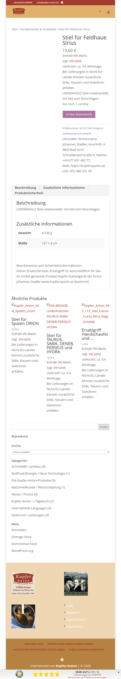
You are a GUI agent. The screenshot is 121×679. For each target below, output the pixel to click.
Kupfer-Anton (66, 666)
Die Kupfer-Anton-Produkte (31, 480)
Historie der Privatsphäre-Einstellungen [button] (39, 649)
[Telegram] (62, 2)
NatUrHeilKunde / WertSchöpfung (36, 487)
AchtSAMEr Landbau (26, 466)
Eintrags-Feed (21, 537)
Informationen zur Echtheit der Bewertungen (87, 677)
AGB (69, 605)
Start (15, 29)
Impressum (74, 626)
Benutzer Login (34, 643)
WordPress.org (22, 551)
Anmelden (19, 530)
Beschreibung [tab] (25, 187)
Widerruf (72, 612)
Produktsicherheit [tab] (29, 193)
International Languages (29, 508)
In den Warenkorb (79, 114)
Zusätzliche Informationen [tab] (64, 187)
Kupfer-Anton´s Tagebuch (30, 501)
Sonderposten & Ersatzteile (38, 29)
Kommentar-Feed (24, 544)
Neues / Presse (22, 494)
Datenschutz (75, 619)
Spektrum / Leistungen (28, 515)
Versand (75, 61)
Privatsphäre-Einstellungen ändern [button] (70, 643)
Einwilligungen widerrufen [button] (86, 649)
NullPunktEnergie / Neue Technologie (38, 473)
